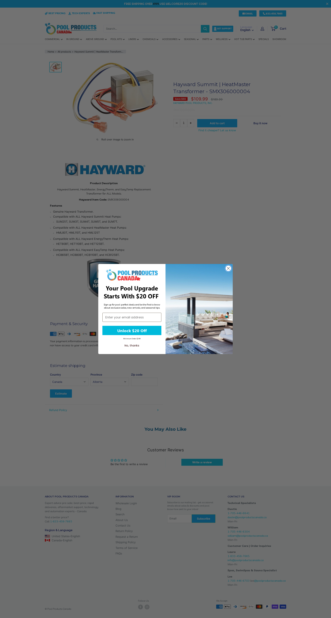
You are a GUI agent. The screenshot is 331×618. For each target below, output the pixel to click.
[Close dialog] (228, 268)
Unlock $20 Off (132, 330)
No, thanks (131, 346)
